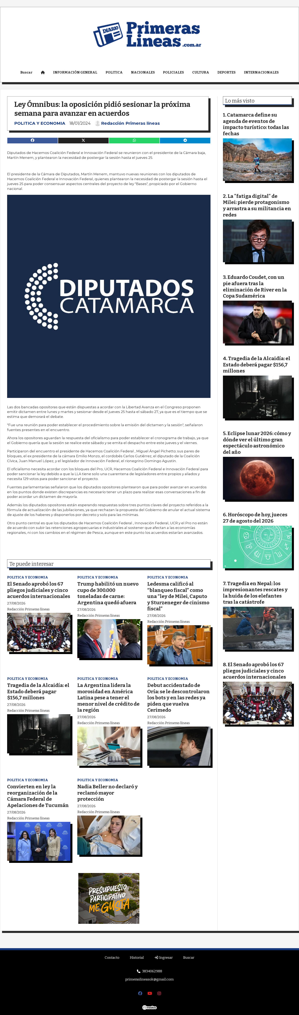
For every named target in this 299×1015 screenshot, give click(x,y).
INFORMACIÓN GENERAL (75, 72)
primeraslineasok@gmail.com (149, 979)
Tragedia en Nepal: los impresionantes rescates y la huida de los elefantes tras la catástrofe (255, 593)
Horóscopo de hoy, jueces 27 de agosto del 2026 (255, 518)
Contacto (112, 957)
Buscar (26, 72)
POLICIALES (173, 72)
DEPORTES (226, 72)
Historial (137, 957)
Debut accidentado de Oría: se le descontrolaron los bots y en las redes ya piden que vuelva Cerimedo (178, 697)
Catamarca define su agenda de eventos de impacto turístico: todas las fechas (256, 124)
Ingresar (165, 957)
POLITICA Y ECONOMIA (39, 123)
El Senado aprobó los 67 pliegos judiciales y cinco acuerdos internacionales (38, 590)
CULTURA (200, 72)
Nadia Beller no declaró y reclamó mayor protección (107, 793)
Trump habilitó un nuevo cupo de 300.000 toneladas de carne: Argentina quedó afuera (108, 593)
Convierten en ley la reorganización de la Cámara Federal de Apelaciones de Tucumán (38, 796)
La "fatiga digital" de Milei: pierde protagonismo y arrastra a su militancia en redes (257, 205)
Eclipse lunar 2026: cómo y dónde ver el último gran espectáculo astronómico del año (257, 442)
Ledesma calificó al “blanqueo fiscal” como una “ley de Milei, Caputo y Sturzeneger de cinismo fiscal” (178, 596)
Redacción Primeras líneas (130, 123)
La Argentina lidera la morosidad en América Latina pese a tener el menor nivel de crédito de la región (108, 697)
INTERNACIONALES (261, 72)
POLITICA (114, 72)
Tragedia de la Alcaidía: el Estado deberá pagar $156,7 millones (38, 691)
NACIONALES (143, 72)
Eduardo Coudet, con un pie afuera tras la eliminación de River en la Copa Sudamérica (255, 286)
